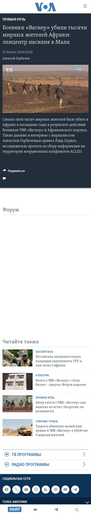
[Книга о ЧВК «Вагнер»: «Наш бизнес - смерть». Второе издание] (18, 381)
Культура (42, 375)
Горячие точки (47, 421)
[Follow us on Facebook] (7, 489)
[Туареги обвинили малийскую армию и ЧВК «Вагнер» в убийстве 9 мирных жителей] (18, 427)
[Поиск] (76, 509)
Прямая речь (14, 20)
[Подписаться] (65, 489)
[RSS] (46, 489)
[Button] (14, 172)
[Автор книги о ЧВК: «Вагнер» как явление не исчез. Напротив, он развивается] (18, 403)
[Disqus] (45, 268)
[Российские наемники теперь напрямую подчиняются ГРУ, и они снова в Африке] (18, 357)
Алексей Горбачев (16, 58)
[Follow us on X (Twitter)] (16, 489)
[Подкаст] (55, 489)
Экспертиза (44, 352)
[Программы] (35, 509)
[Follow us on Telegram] (75, 489)
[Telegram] (56, 509)
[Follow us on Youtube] (26, 489)
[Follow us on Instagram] (36, 489)
